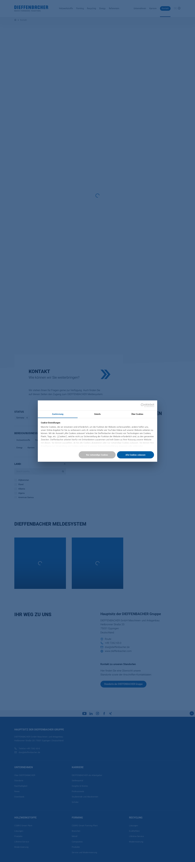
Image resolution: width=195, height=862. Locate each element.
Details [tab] (97, 414)
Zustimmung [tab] (57, 414)
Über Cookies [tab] (137, 414)
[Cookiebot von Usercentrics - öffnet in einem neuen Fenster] (142, 405)
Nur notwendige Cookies (97, 455)
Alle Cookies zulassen (135, 455)
